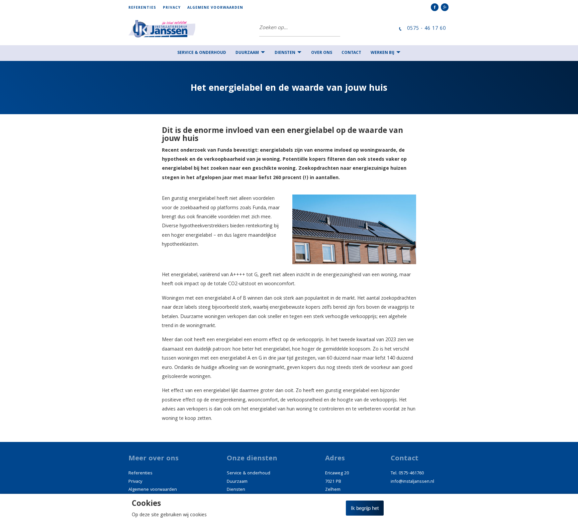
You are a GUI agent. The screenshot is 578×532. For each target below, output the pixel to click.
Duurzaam (247, 53)
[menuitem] (145, 7)
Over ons (321, 53)
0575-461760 (411, 473)
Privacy (172, 8)
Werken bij (382, 53)
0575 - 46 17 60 (426, 29)
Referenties (142, 8)
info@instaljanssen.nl (412, 481)
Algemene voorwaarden (215, 8)
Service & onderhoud (201, 53)
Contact (351, 53)
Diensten (285, 53)
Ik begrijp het (365, 508)
